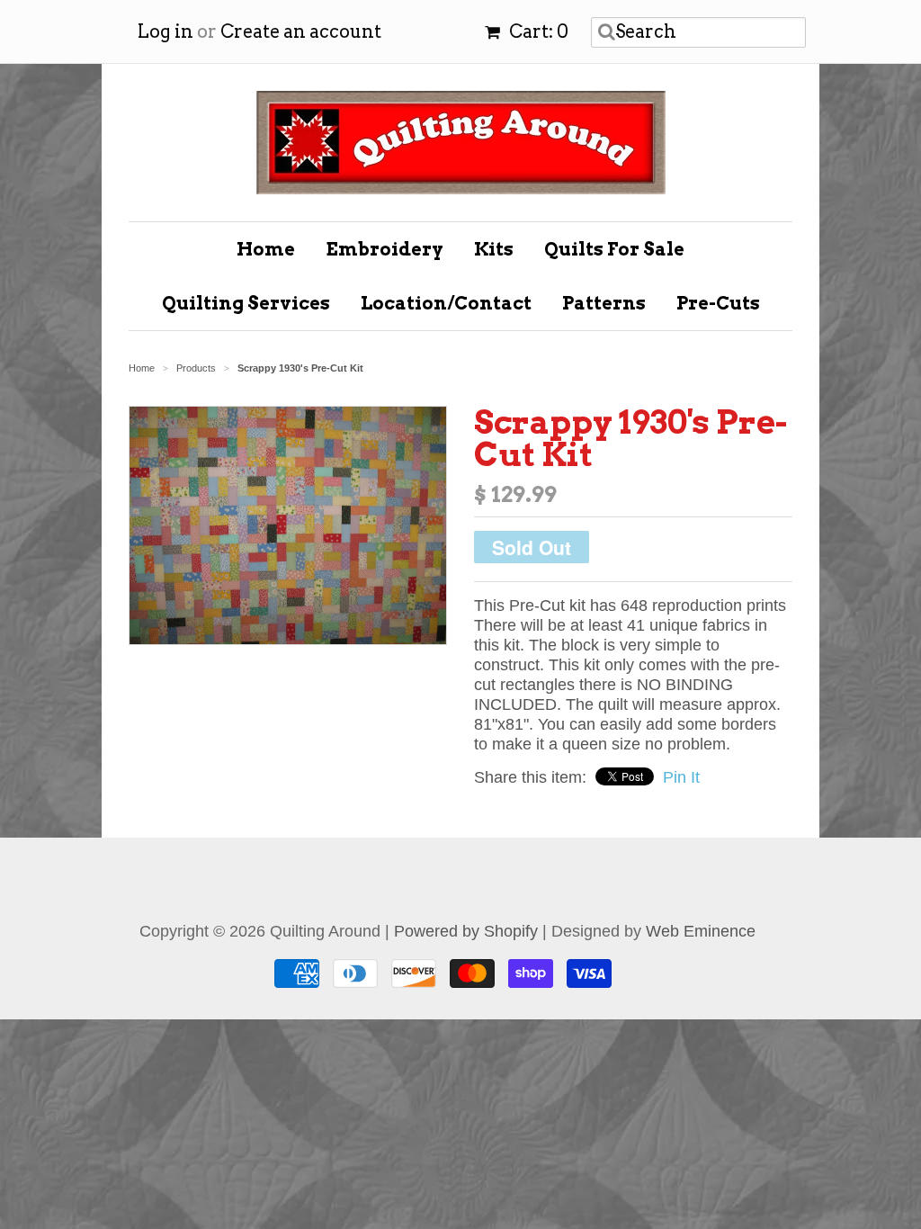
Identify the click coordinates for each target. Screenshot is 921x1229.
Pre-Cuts (718, 303)
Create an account (300, 31)
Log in (165, 31)
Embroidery (384, 249)
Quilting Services (246, 303)
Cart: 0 (536, 31)
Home (266, 249)
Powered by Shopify (466, 931)
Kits (494, 249)
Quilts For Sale (614, 249)
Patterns (604, 303)
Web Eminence (701, 931)
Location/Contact (446, 303)
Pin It (681, 777)
